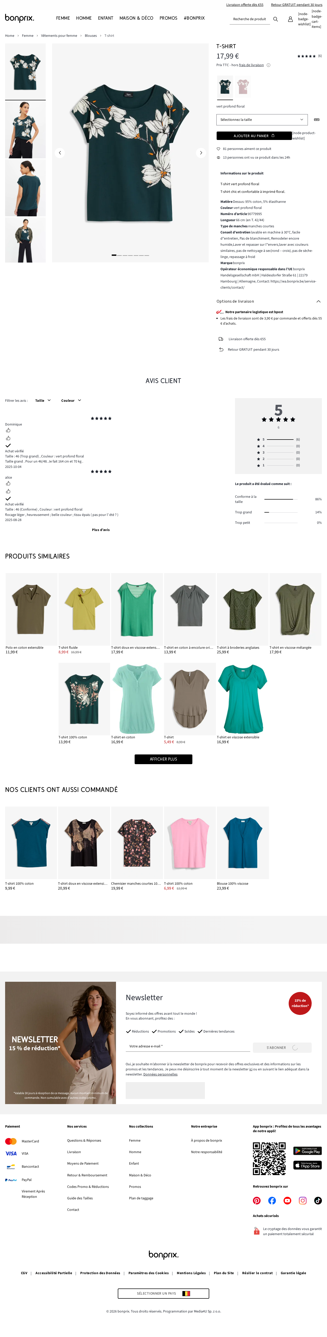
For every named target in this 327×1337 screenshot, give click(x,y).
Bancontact (30, 1166)
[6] (141, 255)
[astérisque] (92, 419)
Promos (135, 1186)
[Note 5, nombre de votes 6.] (306, 56)
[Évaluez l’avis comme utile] (8, 431)
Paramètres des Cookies (149, 1273)
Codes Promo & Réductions (88, 1186)
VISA (25, 1153)
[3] (125, 255)
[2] (119, 255)
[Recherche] (276, 19)
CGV (24, 1273)
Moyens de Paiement (83, 1163)
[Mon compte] (290, 19)
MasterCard (30, 1141)
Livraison (74, 1152)
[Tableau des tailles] (317, 120)
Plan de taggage (141, 1198)
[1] (114, 255)
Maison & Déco (140, 1175)
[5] (136, 255)
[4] (130, 255)
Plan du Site (224, 1273)
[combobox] (249, 19)
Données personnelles (160, 1074)
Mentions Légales (191, 1273)
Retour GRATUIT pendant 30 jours (296, 4)
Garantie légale (293, 1273)
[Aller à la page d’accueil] (30, 18)
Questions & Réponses (84, 1140)
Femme (135, 1140)
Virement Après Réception (33, 1194)
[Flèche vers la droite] (201, 153)
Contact (73, 1209)
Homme (135, 1152)
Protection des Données (100, 1273)
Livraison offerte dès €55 (244, 4)
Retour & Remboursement (87, 1175)
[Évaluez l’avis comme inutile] (8, 439)
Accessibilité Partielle (54, 1273)
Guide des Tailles (80, 1198)
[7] (147, 255)
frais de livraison (251, 65)
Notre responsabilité (206, 1152)
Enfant (134, 1163)
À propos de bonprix (206, 1140)
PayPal (27, 1179)
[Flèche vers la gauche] (60, 153)
